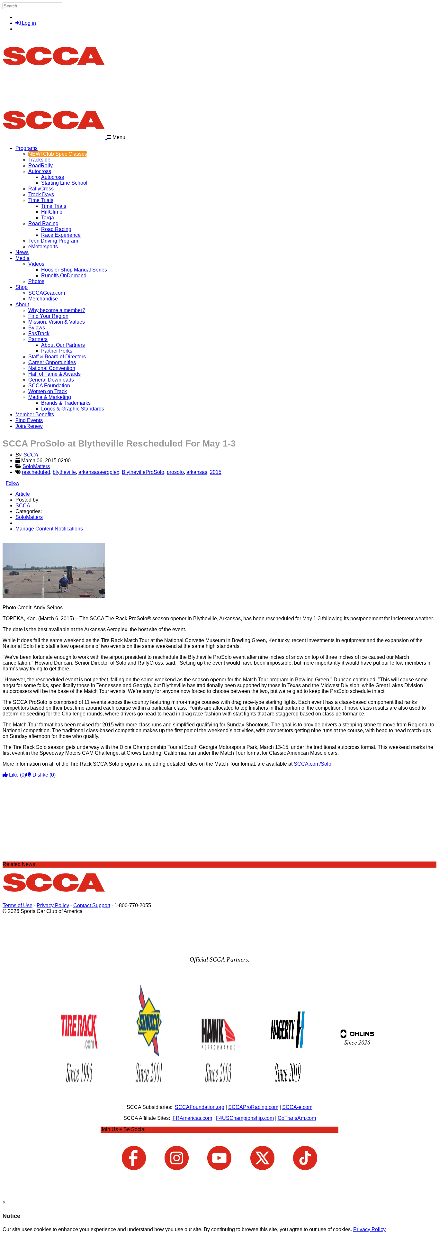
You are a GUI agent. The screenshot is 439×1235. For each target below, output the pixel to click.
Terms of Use (17, 905)
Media (22, 258)
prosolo (175, 472)
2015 (215, 472)
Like (17, 775)
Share (19, 539)
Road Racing (43, 223)
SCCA (30, 454)
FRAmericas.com (192, 1118)
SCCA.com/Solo (312, 764)
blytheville (64, 472)
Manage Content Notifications (49, 528)
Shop (21, 287)
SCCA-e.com (297, 1107)
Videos (36, 264)
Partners (38, 339)
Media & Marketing (49, 397)
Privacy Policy (53, 905)
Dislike (43, 775)
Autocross (39, 171)
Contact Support (91, 905)
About (22, 304)
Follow (12, 483)
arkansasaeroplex (98, 472)
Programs (26, 148)
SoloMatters (36, 466)
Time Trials (40, 200)
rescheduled (36, 472)
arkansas (196, 472)
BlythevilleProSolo (143, 472)
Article (22, 494)
